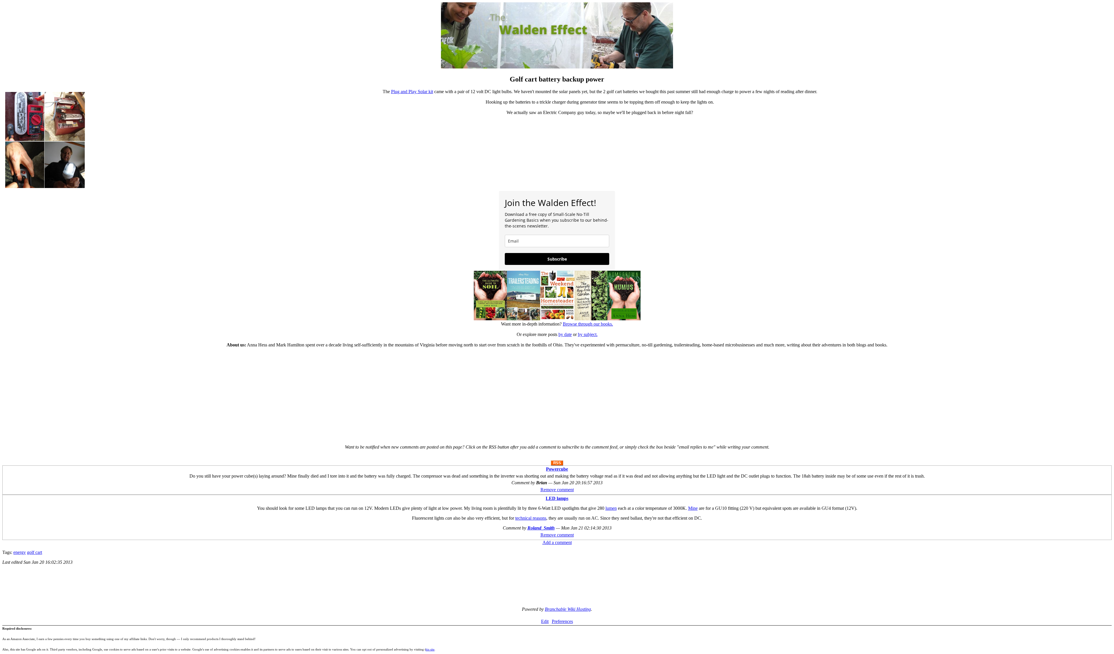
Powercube (557, 469)
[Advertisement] (557, 393)
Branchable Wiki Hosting (568, 609)
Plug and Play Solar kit (412, 91)
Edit (545, 621)
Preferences (562, 621)
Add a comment (557, 542)
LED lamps (557, 498)
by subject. (588, 334)
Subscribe (557, 259)
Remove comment (557, 489)
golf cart (34, 552)
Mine (693, 508)
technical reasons (530, 518)
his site (430, 649)
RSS (557, 463)
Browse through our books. (588, 323)
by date (565, 334)
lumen (611, 508)
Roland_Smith (541, 527)
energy (19, 552)
